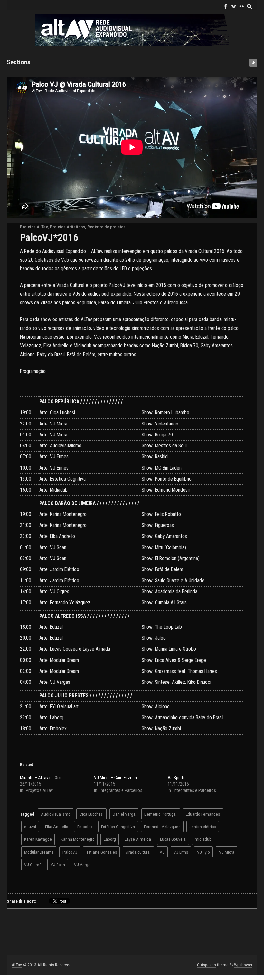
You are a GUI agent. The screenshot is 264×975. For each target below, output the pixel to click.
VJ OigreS (33, 864)
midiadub (203, 839)
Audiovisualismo (56, 814)
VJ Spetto (177, 777)
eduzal (30, 826)
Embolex (84, 826)
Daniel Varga (124, 814)
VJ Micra (226, 852)
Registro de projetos (106, 226)
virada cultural (138, 852)
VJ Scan (58, 864)
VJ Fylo (203, 852)
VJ (162, 852)
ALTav (17, 964)
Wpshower (243, 964)
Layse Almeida (138, 839)
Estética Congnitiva (118, 826)
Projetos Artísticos (67, 226)
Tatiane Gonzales (101, 852)
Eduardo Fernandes (203, 814)
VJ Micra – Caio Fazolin (115, 777)
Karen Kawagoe (38, 839)
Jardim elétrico (202, 826)
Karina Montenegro (78, 839)
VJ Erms (181, 852)
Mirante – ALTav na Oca (41, 777)
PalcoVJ (69, 852)
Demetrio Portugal (160, 814)
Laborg (110, 839)
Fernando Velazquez (162, 826)
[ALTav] (132, 30)
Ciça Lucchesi (92, 814)
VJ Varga (82, 864)
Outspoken (206, 964)
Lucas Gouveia (173, 839)
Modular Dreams (38, 852)
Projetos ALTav (34, 226)
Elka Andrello (56, 826)
